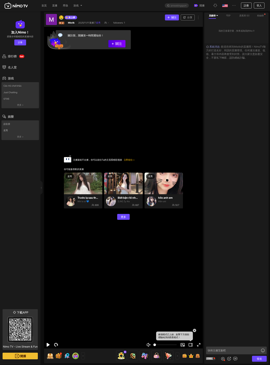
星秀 (5, 130)
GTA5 (6, 98)
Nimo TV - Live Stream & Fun (20, 329)
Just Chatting (10, 92)
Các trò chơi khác (12, 85)
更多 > (20, 104)
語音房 (6, 124)
